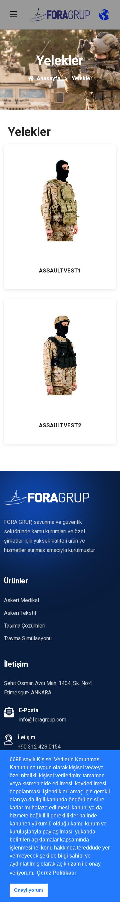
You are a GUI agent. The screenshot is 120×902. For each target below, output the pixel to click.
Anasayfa (47, 78)
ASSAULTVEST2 (60, 425)
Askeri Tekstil (20, 613)
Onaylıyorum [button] (28, 890)
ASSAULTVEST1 (60, 270)
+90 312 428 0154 (39, 747)
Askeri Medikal (21, 600)
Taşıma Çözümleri (24, 626)
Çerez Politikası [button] (56, 873)
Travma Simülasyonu (28, 638)
